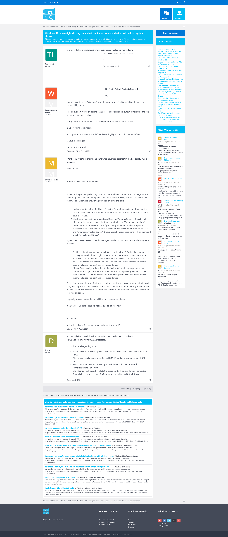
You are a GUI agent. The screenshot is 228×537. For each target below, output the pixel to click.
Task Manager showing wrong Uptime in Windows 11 (169, 114)
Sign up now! (170, 32)
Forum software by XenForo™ (64, 534)
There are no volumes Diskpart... (172, 159)
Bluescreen (132, 524)
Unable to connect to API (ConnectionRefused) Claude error (170, 50)
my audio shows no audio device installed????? (63, 428)
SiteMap (131, 527)
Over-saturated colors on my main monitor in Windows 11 (168, 86)
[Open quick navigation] (184, 26)
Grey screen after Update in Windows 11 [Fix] (168, 59)
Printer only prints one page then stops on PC (170, 71)
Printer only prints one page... (172, 242)
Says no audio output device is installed (60, 477)
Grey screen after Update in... (173, 179)
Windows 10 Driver (105, 524)
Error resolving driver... (172, 221)
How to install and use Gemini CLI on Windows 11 (170, 76)
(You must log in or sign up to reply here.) (136, 389)
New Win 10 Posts (168, 129)
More (170, 121)
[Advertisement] (84, 67)
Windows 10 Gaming (95, 41)
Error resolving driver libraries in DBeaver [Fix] (169, 67)
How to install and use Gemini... (172, 267)
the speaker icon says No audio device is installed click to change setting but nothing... (79, 456)
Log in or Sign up (50, 2)
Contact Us (162, 523)
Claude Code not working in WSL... (173, 201)
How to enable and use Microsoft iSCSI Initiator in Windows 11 (170, 118)
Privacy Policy (163, 526)
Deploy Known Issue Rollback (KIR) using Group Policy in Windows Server (170, 104)
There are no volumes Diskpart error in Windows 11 (169, 54)
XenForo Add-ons (91, 534)
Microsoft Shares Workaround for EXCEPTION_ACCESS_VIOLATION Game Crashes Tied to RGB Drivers (170, 92)
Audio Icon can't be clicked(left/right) (59, 488)
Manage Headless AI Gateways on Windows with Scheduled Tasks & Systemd (170, 81)
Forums (164, 18)
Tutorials (131, 522)
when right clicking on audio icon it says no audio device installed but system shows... (78, 445)
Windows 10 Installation (107, 522)
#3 (150, 329)
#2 (150, 151)
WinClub (161, 142)
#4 (150, 380)
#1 (149, 66)
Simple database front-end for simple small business (169, 99)
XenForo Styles (105, 534)
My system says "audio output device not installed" (65, 406)
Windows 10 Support (106, 520)
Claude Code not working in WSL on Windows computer (170, 63)
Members (178, 18)
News (130, 520)
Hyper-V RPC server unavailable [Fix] (169, 110)
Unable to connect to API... (171, 138)
